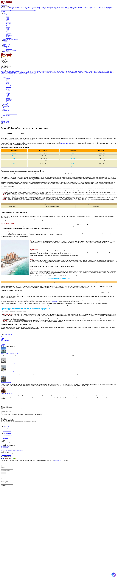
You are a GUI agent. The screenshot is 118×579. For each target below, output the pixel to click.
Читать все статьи (5, 401)
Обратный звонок (5, 68)
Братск (29, 7)
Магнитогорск (100, 7)
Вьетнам (8, 14)
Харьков (11, 10)
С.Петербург (70, 8)
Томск (92, 8)
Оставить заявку (9, 74)
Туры (4, 13)
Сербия (7, 28)
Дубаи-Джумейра (5, 340)
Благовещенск (24, 7)
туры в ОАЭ (54, 301)
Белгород (18, 7)
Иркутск (65, 7)
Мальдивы (8, 23)
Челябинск (21, 10)
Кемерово (80, 7)
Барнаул (14, 7)
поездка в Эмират (64, 143)
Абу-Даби (3, 336)
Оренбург (44, 8)
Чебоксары (16, 10)
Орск (48, 8)
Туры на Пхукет (7, 433)
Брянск (32, 7)
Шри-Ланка (8, 38)
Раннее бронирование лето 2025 (10, 39)
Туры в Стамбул (7, 431)
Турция (7, 31)
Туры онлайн (9, 49)
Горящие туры (6, 44)
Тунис (7, 30)
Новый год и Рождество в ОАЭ (8, 371)
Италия (7, 18)
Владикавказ (44, 7)
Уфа (108, 8)
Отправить (3, 473)
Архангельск (4, 7)
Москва (110, 7)
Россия (7, 25)
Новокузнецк (29, 8)
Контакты (3, 11)
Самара (75, 8)
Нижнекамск (23, 8)
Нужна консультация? (6, 455)
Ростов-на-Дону (63, 8)
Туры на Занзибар (7, 435)
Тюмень (96, 8)
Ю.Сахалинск (29, 10)
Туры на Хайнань (7, 428)
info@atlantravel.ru (5, 446)
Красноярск (90, 7)
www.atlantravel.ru (5, 447)
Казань (69, 7)
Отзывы (8, 47)
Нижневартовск (16, 8)
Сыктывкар (87, 8)
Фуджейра (3, 344)
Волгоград (49, 7)
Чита (25, 10)
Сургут (83, 8)
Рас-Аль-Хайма (4, 341)
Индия (7, 17)
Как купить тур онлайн (11, 50)
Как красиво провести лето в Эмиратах (10, 363)
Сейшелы (8, 27)
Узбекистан (8, 33)
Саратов (79, 8)
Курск (95, 7)
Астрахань (9, 7)
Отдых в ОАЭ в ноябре (6, 382)
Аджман (2, 338)
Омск (40, 8)
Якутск (34, 10)
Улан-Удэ (100, 8)
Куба (7, 20)
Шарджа (2, 345)
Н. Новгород (9, 8)
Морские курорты (7, 334)
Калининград (74, 7)
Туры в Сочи (6, 426)
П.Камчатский (52, 8)
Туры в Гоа (5, 438)
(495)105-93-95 (4, 5)
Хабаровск (111, 8)
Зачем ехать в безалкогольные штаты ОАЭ (10, 353)
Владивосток (37, 7)
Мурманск (3, 8)
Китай (7, 19)
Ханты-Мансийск (5, 10)
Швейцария (8, 36)
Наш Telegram (6, 51)
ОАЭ (7, 24)
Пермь (57, 8)
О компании (6, 46)
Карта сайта (3, 448)
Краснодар (85, 7)
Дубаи (2, 339)
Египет (7, 16)
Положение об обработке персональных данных (12, 450)
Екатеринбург (60, 7)
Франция (8, 34)
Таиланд (8, 29)
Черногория (9, 35)
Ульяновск (104, 8)
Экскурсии (5, 41)
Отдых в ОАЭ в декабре (6, 393)
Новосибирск (35, 8)
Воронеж (54, 7)
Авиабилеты (6, 42)
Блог (4, 45)
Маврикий (8, 22)
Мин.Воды (106, 7)
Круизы (5, 40)
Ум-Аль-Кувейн (4, 343)
